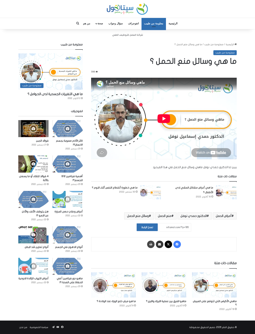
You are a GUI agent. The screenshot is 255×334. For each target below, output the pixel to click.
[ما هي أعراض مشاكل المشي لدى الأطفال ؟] (226, 192)
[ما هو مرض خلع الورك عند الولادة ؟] (113, 285)
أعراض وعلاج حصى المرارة (69, 211)
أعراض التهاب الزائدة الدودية (33, 278)
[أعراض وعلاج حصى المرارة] (67, 199)
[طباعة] (151, 244)
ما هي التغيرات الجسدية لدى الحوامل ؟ (55, 94)
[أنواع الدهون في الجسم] (67, 234)
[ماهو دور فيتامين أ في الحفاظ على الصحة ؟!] (67, 266)
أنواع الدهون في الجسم (69, 247)
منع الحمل (164, 215)
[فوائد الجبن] (33, 128)
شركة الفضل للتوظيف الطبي (127, 35)
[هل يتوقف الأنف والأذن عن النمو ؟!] (33, 199)
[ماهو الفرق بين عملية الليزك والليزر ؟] (164, 285)
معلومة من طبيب (153, 23)
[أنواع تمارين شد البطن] (33, 234)
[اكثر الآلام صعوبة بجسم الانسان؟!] (67, 128)
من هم (86, 23)
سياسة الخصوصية (39, 327)
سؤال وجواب (115, 23)
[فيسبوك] (177, 244)
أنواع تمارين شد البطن (37, 247)
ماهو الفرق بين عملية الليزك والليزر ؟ (166, 301)
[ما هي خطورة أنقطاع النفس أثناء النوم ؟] (150, 192)
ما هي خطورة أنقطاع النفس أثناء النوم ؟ (115, 187)
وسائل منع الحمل (138, 215)
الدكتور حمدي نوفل (194, 215)
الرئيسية (173, 23)
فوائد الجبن (42, 140)
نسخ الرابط (147, 227)
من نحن (23, 327)
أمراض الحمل (223, 215)
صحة (100, 23)
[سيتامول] (127, 9)
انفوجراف (133, 23)
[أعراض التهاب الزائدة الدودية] (33, 266)
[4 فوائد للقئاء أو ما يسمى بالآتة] (33, 163)
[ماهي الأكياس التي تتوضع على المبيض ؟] (214, 285)
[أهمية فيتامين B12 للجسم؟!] (67, 163)
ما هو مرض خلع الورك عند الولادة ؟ (116, 301)
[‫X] (168, 244)
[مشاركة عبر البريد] (159, 244)
